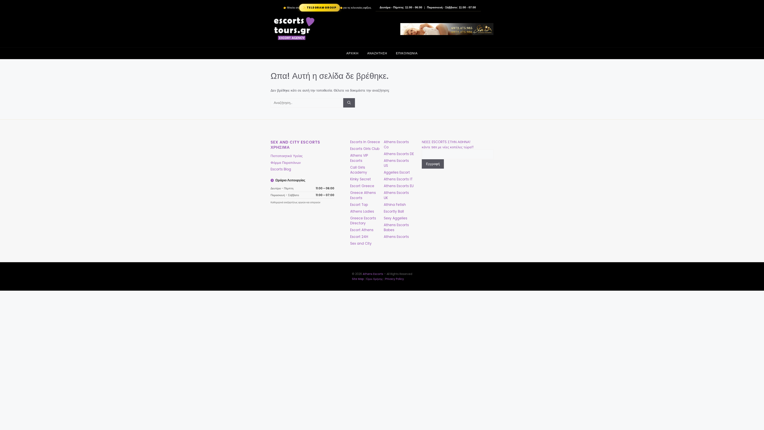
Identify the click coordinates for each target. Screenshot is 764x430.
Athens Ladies (362, 211)
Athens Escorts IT (398, 179)
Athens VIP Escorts (359, 158)
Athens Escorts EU (399, 186)
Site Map (358, 279)
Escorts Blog (281, 169)
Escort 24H (359, 236)
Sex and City (361, 243)
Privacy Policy (394, 279)
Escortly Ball (394, 211)
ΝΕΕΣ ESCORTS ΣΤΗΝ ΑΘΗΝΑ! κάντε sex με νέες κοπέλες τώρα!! (448, 145)
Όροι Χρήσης (374, 279)
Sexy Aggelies (395, 218)
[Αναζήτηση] (349, 103)
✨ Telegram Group (319, 8)
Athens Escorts (396, 236)
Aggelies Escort (397, 172)
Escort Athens (361, 230)
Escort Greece (362, 186)
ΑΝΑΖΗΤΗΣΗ (377, 53)
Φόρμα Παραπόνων (286, 162)
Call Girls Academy (358, 170)
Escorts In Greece (365, 142)
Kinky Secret (360, 179)
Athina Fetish (395, 204)
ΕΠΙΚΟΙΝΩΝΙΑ (407, 53)
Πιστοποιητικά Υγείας (287, 155)
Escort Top (359, 204)
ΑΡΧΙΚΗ (352, 53)
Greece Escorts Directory (363, 221)
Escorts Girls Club (364, 148)
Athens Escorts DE (399, 153)
